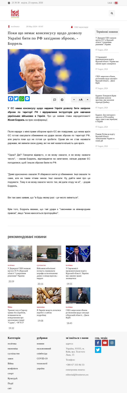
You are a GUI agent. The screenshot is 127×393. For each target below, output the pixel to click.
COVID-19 (42, 358)
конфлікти (13, 368)
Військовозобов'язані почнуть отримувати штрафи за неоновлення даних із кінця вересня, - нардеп (47, 273)
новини (40, 343)
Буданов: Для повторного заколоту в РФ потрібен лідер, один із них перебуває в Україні (106, 118)
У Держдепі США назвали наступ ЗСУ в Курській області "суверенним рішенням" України (19, 272)
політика (12, 343)
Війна (10, 363)
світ (10, 388)
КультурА (13, 378)
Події (10, 383)
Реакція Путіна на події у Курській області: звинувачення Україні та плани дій (105, 137)
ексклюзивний (44, 348)
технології (42, 363)
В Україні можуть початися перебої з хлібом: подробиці (49, 312)
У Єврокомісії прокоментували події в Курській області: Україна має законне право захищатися (77, 273)
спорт (11, 373)
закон (10, 358)
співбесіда (42, 353)
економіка (13, 348)
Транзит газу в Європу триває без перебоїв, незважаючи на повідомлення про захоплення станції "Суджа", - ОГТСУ (17, 316)
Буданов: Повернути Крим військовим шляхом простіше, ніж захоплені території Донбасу (106, 99)
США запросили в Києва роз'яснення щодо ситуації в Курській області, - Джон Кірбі (77, 314)
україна (40, 368)
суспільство (14, 353)
